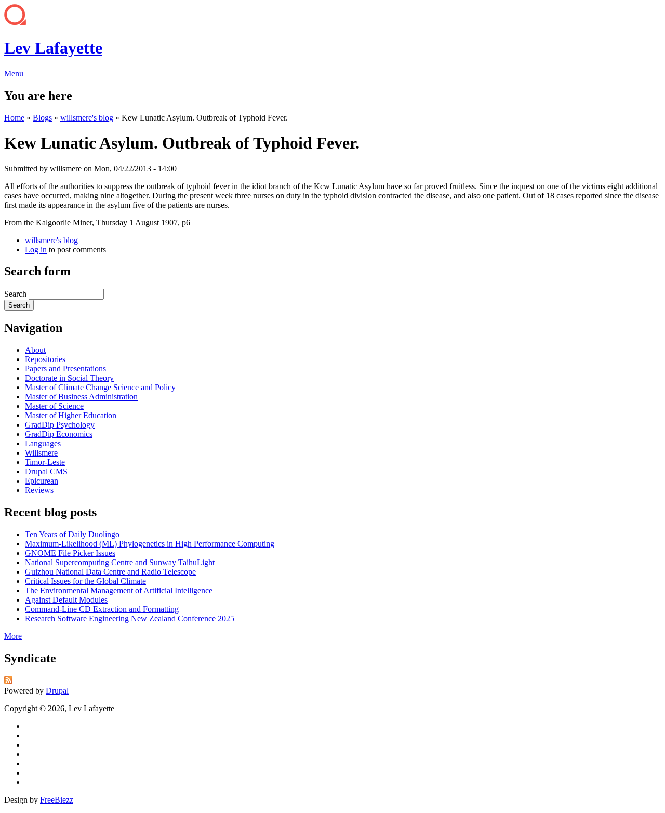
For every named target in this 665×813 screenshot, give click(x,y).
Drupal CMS (46, 471)
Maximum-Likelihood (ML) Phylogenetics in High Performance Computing (149, 543)
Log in (36, 249)
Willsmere (41, 452)
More (13, 636)
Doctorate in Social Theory (69, 378)
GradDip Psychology (60, 424)
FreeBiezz (56, 799)
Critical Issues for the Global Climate (85, 581)
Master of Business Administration (81, 396)
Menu (13, 73)
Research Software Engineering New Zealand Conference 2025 (129, 618)
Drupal (57, 690)
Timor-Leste (45, 462)
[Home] (15, 22)
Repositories (45, 359)
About (35, 349)
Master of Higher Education (70, 415)
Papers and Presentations (65, 368)
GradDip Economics (58, 434)
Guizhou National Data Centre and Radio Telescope (110, 571)
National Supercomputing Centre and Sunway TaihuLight (120, 562)
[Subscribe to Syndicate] (8, 681)
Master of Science (54, 406)
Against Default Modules (66, 599)
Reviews (39, 490)
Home (14, 117)
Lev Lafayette (53, 47)
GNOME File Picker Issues (70, 553)
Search (16, 293)
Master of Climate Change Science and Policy (100, 387)
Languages (43, 443)
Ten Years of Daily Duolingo (72, 534)
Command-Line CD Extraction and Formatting (102, 609)
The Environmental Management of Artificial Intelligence (118, 590)
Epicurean (41, 480)
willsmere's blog (86, 117)
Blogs (42, 117)
